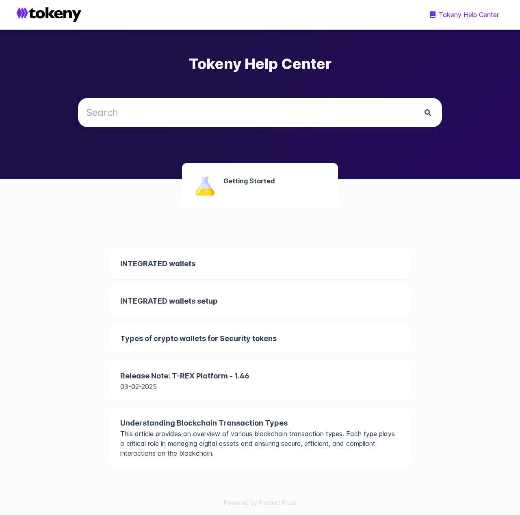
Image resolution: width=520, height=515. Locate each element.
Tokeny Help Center (469, 15)
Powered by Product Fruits (260, 502)
